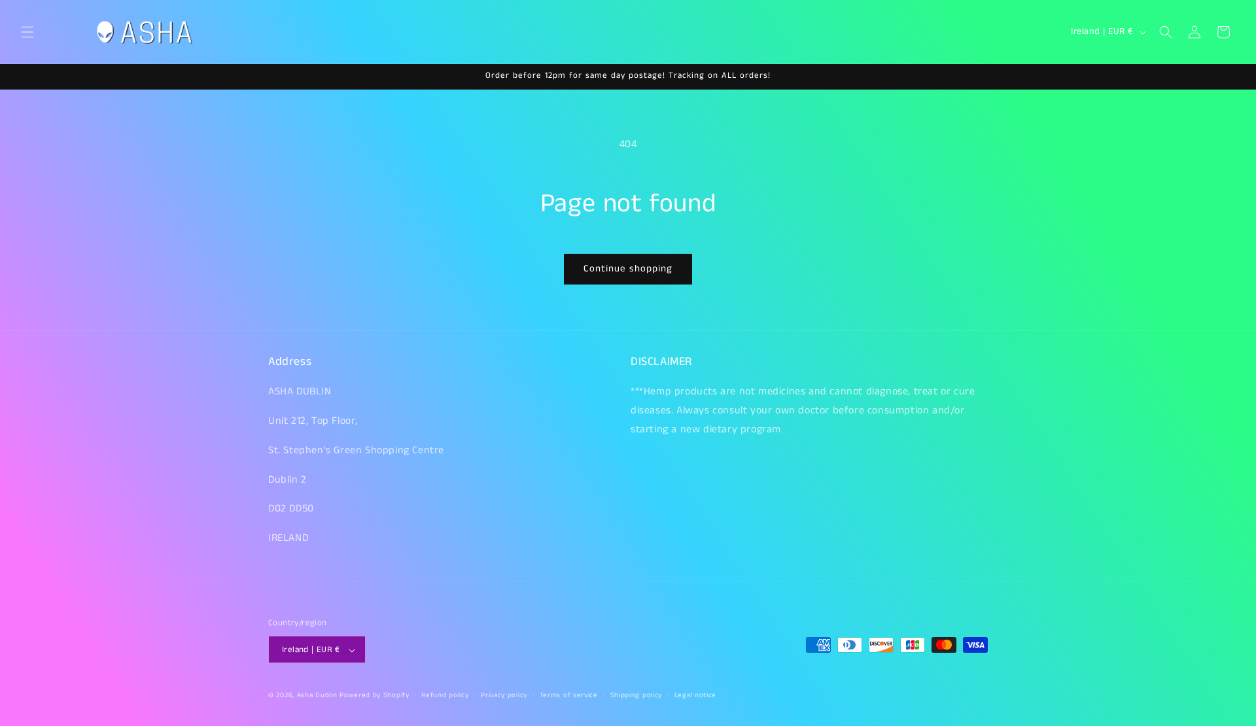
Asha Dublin (317, 696)
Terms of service (569, 695)
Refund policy (444, 695)
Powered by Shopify (375, 696)
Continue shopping (628, 268)
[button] (27, 32)
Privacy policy (504, 695)
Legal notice (695, 695)
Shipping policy (636, 695)
